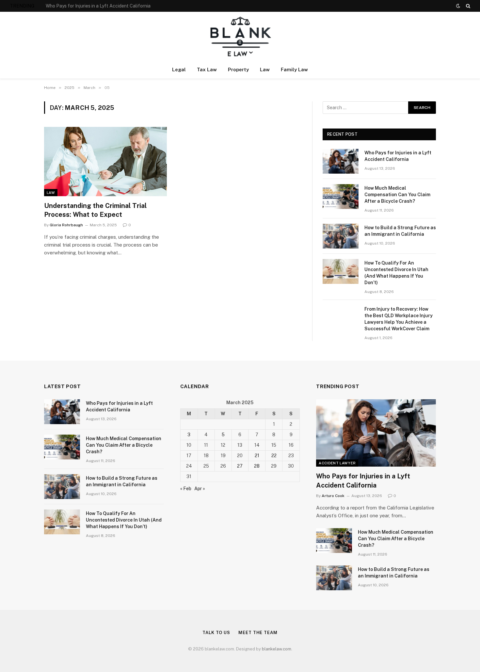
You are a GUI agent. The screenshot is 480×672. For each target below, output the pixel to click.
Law (265, 69)
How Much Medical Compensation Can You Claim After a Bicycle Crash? (119, 6)
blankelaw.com (276, 648)
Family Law (294, 69)
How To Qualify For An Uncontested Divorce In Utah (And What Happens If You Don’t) (396, 272)
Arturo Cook (333, 495)
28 (257, 466)
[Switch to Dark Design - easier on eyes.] (458, 6)
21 (257, 455)
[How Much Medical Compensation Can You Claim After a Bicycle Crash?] (341, 196)
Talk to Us (216, 632)
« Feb (185, 488)
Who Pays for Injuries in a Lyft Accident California (397, 156)
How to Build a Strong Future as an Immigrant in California (400, 231)
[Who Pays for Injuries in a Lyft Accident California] (341, 161)
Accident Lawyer (337, 463)
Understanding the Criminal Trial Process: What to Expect (95, 210)
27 (240, 466)
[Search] (467, 6)
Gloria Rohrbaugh (66, 225)
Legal (179, 69)
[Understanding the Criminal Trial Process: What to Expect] (105, 161)
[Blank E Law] (240, 36)
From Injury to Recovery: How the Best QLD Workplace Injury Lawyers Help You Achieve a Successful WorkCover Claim (398, 318)
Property (238, 69)
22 (274, 455)
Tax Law (207, 69)
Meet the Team (258, 632)
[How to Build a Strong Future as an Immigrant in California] (341, 236)
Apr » (199, 488)
